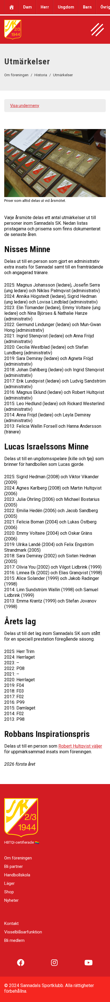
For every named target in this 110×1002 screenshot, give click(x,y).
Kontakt (11, 923)
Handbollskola (17, 874)
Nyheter (11, 900)
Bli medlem (14, 940)
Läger (9, 883)
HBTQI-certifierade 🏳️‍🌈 (21, 842)
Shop (9, 891)
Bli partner (13, 866)
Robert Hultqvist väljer (80, 746)
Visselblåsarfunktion (23, 932)
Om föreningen (18, 858)
